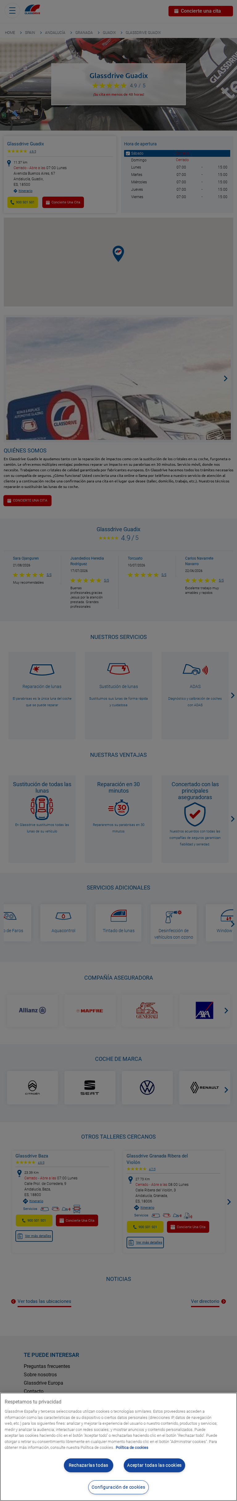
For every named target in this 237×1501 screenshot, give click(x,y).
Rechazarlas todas (88, 1465)
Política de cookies (132, 1447)
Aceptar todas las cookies (154, 1465)
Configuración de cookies (118, 1487)
